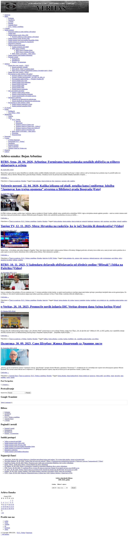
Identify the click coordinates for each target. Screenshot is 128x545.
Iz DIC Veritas (52, 258)
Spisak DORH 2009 (18, 86)
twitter (6, 521)
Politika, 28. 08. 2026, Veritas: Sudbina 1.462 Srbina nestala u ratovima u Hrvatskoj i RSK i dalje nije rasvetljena (37, 471)
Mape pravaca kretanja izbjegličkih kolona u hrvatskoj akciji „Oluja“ (32, 70)
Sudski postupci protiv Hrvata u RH (19, 38)
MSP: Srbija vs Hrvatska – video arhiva (23, 53)
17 (2, 506)
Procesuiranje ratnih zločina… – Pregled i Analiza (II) (28, 79)
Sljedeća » (6, 384)
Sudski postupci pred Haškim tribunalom (20, 55)
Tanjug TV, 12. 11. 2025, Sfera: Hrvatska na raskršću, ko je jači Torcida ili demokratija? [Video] (62, 226)
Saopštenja (11, 20)
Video (10, 118)
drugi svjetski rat (46, 181)
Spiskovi (7, 64)
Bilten (6, 16)
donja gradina (67, 221)
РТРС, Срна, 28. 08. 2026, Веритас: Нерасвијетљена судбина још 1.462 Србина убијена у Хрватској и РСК (38, 473)
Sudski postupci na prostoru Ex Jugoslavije (21, 42)
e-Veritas (10, 21)
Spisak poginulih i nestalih (20, 67)
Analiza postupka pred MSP (20, 47)
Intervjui (18, 121)
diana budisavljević (72, 376)
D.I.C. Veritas (16, 119)
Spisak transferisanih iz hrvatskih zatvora (24, 96)
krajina (88, 300)
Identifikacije (16, 60)
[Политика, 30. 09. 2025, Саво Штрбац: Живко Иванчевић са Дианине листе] (15, 365)
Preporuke (7, 136)
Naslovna (7, 15)
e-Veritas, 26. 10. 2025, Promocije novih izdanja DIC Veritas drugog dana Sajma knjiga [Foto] (61, 306)
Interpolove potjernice (14, 43)
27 (7, 508)
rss (5, 526)
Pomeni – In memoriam (19, 62)
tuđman (15, 260)
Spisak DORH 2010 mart (19, 84)
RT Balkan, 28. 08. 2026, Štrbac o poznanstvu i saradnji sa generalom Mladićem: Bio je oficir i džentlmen (35, 466)
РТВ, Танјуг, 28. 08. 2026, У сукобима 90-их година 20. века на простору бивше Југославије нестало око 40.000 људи (41, 468)
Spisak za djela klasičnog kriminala (22, 94)
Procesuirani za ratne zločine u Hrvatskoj (20, 74)
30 (13, 508)
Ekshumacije (16, 59)
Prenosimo (15, 133)
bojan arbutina (36, 181)
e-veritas (60, 339)
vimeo (6, 523)
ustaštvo (72, 181)
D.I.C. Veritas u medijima (15, 26)
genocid (84, 221)
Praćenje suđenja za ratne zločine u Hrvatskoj (25, 37)
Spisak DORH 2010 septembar (21, 82)
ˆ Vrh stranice (5, 534)
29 (11, 508)
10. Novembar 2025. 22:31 (9, 272)
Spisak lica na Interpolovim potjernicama (24, 99)
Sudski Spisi (12, 33)
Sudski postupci (9, 30)
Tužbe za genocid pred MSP (16, 45)
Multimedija (8, 114)
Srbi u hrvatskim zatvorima (16, 91)
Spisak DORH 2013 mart (19, 80)
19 (5, 506)
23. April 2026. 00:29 (7, 193)
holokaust (90, 221)
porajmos (106, 221)
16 (13, 504)
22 (11, 506)
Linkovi (6, 151)
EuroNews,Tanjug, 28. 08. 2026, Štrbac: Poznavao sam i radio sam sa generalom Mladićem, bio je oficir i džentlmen (38, 463)
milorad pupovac (94, 258)
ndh (68, 181)
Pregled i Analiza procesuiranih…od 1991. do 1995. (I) (28, 77)
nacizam (64, 181)
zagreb (12, 377)
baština (46, 339)
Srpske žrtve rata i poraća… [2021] (18, 65)
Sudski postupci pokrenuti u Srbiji (22, 104)
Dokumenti (19, 123)
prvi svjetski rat (101, 300)
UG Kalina (7, 107)
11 (3, 504)
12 (5, 504)
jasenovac (58, 181)
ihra (53, 181)
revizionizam (107, 258)
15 (11, 504)
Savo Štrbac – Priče (14, 113)
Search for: (4, 393)
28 (9, 508)
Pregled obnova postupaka (20, 89)
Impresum (29, 532)
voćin (8, 377)
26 (5, 508)
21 (9, 506)
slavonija (117, 376)
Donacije (7, 150)
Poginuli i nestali (13, 57)
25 (3, 508)
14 (9, 504)
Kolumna (11, 18)
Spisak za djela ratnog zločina (21, 92)
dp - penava (75, 258)
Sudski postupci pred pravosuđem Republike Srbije (23, 40)
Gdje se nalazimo (13, 146)
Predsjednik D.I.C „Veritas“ (16, 141)
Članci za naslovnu (14, 181)
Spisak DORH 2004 (18, 87)
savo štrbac (113, 221)
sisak (112, 376)
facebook (7, 528)
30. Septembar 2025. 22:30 (9, 348)
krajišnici (93, 300)
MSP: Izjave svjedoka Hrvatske (25, 52)
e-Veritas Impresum (14, 140)
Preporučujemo (16, 135)
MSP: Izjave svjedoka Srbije (24, 50)
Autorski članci (12, 25)
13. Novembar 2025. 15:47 (9, 230)
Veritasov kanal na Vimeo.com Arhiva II (28, 128)
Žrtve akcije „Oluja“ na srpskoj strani (23, 69)
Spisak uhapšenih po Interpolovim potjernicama (26, 101)
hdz (81, 258)
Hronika (10, 23)
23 (13, 506)
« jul (2, 513)
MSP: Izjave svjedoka (18, 48)
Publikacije (11, 111)
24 (2, 508)
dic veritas (71, 300)
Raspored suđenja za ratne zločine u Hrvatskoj (22, 31)
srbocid (119, 221)
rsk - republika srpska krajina (115, 300)
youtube (6, 524)
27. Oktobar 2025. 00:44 (8, 311)
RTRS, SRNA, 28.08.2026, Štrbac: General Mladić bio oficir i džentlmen (26, 464)
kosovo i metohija (80, 300)
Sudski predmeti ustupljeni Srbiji (21, 106)
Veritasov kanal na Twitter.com (17, 148)
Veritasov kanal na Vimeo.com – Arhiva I (28, 126)
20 (7, 506)
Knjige (6, 109)
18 (3, 506)
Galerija (10, 116)
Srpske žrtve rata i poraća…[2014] (18, 72)
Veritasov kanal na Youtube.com (25, 129)
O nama (6, 138)
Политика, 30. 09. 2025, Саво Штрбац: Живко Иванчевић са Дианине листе (51, 343)
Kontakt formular (13, 145)
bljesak (56, 300)
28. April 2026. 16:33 (7, 170)
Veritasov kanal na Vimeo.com (25, 124)
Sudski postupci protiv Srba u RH (18, 35)
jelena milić (99, 376)
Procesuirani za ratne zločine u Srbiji (19, 102)
